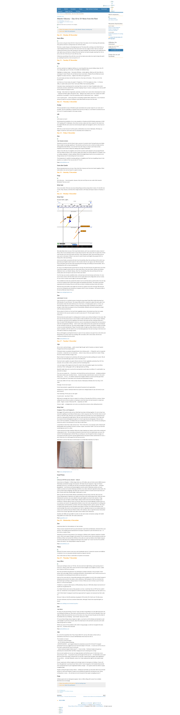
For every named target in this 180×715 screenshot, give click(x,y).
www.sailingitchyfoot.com (66, 292)
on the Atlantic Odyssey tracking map (83, 29)
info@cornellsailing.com (97, 704)
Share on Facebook (61, 688)
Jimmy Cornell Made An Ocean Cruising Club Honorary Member (114, 29)
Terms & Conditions (79, 706)
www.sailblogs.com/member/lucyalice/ (69, 603)
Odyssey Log (62, 13)
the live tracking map (81, 683)
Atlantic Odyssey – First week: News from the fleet (66, 696)
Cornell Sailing (61, 20)
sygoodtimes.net (63, 518)
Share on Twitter (69, 688)
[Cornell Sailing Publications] (90, 4)
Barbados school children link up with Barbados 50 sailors (94, 696)
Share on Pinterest (77, 688)
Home (58, 13)
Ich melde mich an (115, 49)
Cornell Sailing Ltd (99, 706)
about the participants (70, 31)
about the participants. (70, 685)
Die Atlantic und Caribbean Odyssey (66, 21)
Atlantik (61, 22)
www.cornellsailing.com (83, 704)
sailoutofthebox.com (64, 162)
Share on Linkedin (84, 688)
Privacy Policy (71, 706)
